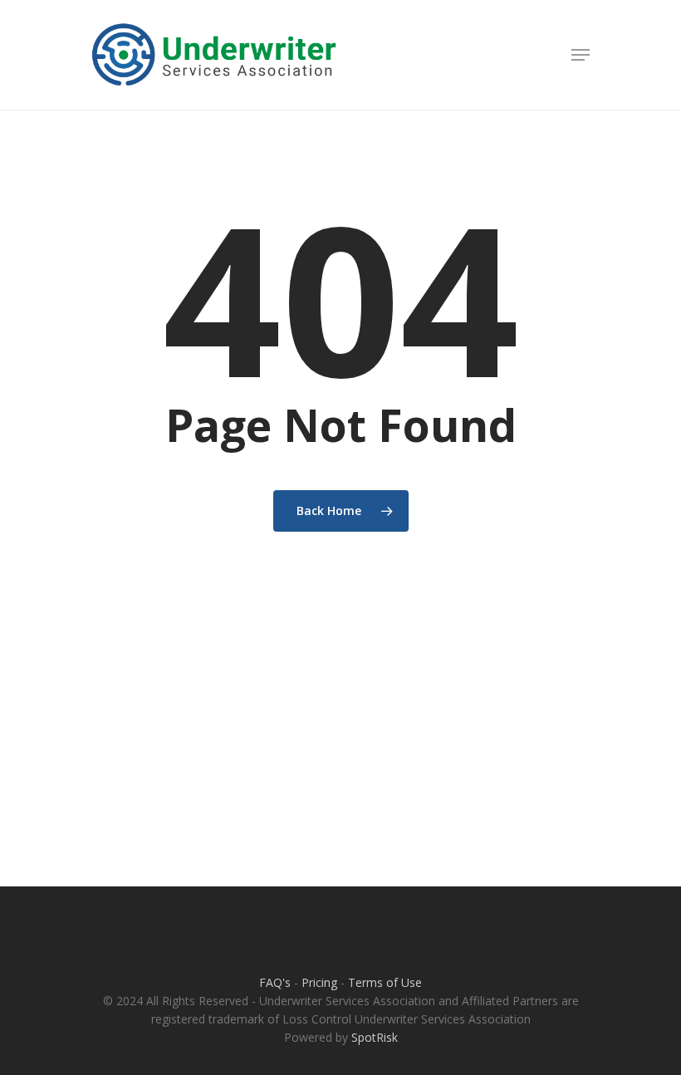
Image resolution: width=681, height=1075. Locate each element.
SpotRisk (374, 1037)
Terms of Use (385, 982)
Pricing (319, 982)
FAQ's (275, 982)
